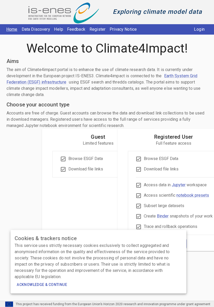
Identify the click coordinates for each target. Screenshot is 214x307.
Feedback (76, 29)
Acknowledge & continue (42, 285)
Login (199, 29)
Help (58, 29)
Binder (163, 216)
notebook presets (192, 195)
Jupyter (179, 184)
